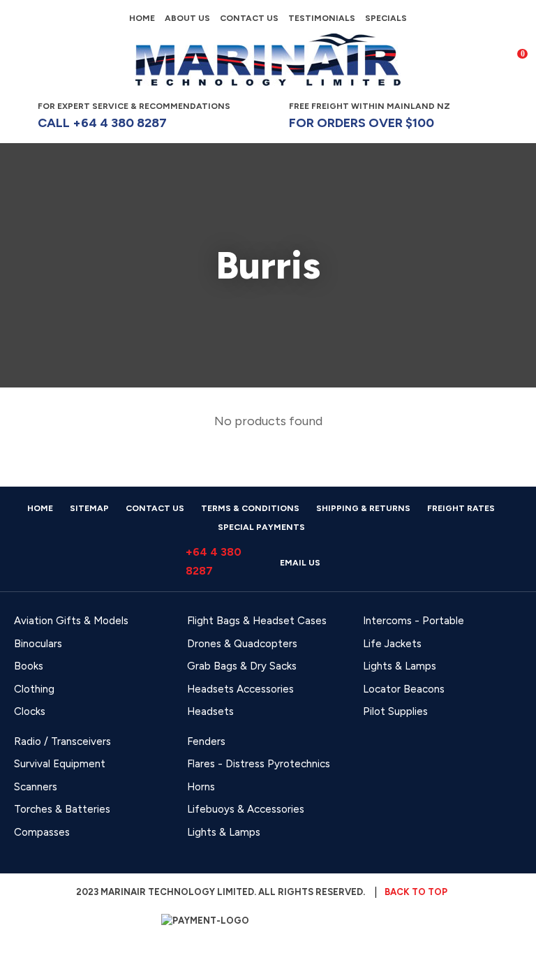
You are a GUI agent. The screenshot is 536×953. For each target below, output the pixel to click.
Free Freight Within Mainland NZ (369, 115)
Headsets (210, 711)
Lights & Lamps (399, 666)
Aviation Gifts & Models (71, 620)
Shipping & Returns (363, 508)
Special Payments (261, 527)
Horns (201, 787)
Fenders (206, 741)
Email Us (300, 563)
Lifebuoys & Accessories (245, 809)
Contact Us (249, 18)
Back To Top (416, 892)
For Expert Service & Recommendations (135, 115)
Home (142, 18)
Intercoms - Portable (413, 620)
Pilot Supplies (395, 711)
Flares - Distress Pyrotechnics (258, 764)
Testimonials (321, 18)
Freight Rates (461, 508)
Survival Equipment (59, 764)
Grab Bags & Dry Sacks (242, 666)
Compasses (42, 832)
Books (28, 666)
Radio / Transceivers (62, 741)
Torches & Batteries (62, 809)
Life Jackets (392, 643)
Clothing (34, 689)
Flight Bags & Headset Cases (257, 620)
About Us (187, 18)
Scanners (35, 787)
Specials (386, 18)
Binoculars (38, 643)
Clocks (29, 711)
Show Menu (22, 59)
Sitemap (89, 508)
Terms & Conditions (250, 508)
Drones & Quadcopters (242, 643)
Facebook (493, 115)
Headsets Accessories (240, 689)
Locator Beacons (404, 689)
